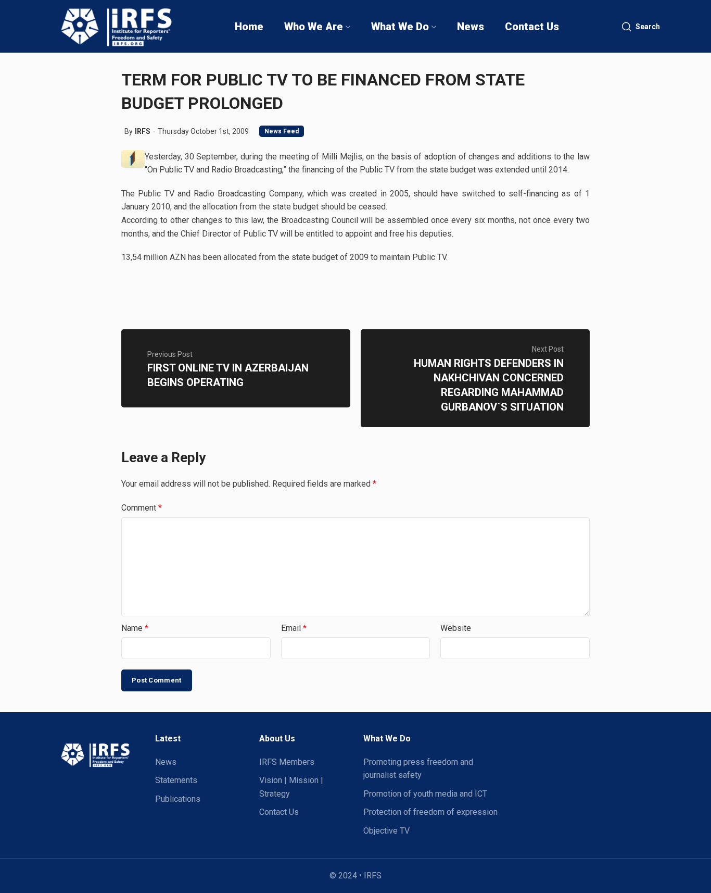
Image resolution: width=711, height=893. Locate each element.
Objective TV (386, 831)
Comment (141, 508)
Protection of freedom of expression (430, 812)
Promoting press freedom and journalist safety (418, 768)
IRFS (142, 131)
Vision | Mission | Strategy (291, 787)
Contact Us (279, 812)
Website (455, 628)
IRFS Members (286, 762)
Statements (176, 780)
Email (294, 628)
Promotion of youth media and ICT (425, 794)
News (165, 762)
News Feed (281, 131)
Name (134, 628)
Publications (177, 799)
